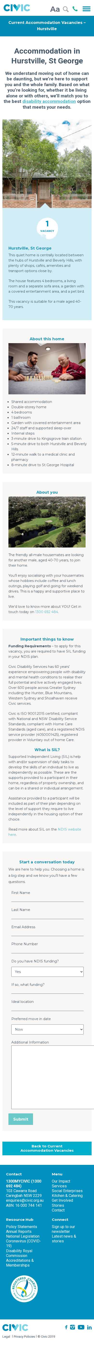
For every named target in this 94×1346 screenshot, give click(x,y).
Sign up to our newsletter (63, 1229)
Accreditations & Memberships (20, 1263)
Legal (6, 1336)
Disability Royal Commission (19, 1253)
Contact (58, 1210)
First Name (21, 893)
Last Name (21, 910)
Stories (58, 1205)
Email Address (23, 927)
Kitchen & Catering (67, 1195)
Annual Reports (19, 1231)
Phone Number (24, 944)
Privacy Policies (24, 1336)
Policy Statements (21, 1226)
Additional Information (30, 1042)
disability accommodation (49, 101)
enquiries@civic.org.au (25, 1200)
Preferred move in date (31, 1019)
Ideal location (22, 1002)
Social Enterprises (67, 1191)
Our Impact (61, 1181)
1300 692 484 (46, 612)
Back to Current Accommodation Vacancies (47, 1148)
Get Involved (62, 1200)
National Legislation (23, 1236)
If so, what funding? (28, 985)
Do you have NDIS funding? (35, 961)
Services (59, 1186)
